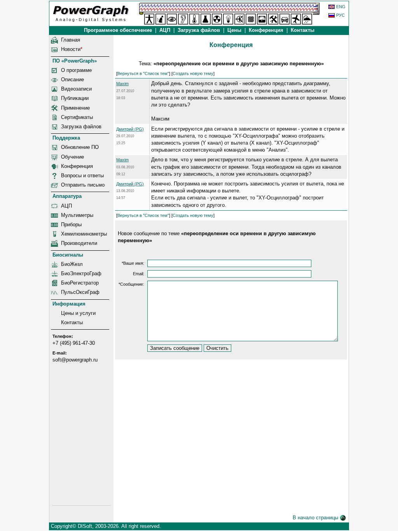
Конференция (266, 30)
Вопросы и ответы (82, 175)
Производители (79, 243)
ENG (341, 6)
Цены (234, 30)
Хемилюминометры (84, 234)
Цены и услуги (78, 313)
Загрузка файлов (81, 126)
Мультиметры (77, 215)
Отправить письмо (83, 185)
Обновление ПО (80, 147)
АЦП (165, 30)
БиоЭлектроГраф (81, 273)
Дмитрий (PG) (130, 129)
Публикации (75, 98)
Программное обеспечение (118, 30)
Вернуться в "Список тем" (143, 73)
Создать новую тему (193, 73)
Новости (70, 49)
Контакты (302, 30)
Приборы (71, 224)
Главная (70, 40)
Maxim (122, 83)
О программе (76, 70)
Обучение (72, 157)
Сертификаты (77, 117)
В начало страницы (316, 518)
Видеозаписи (76, 89)
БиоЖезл (72, 264)
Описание (72, 79)
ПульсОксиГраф (80, 292)
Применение (75, 108)
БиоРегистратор (80, 283)
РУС (340, 15)
